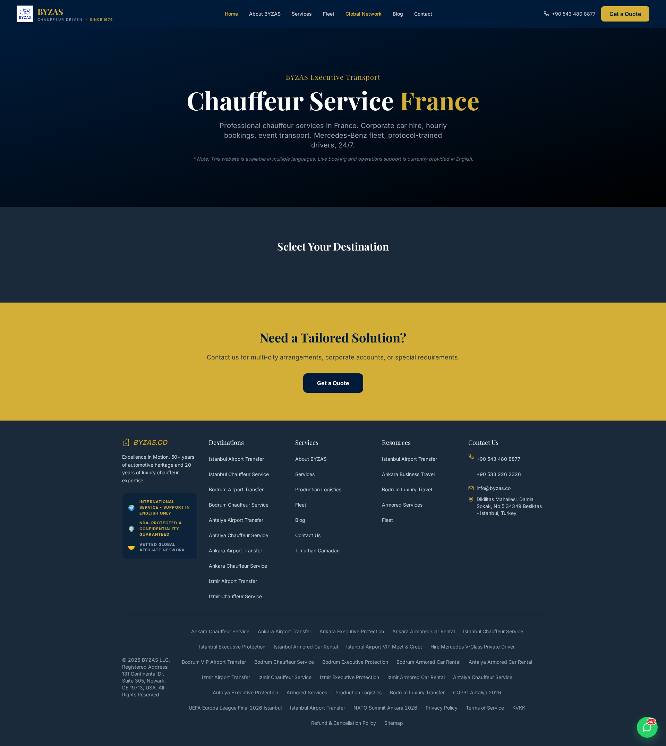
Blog (398, 14)
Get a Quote (625, 13)
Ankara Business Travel (408, 474)
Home (231, 14)
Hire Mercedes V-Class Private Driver (472, 647)
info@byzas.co (494, 488)
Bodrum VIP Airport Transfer (214, 662)
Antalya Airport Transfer (236, 520)
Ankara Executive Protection (351, 631)
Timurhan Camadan (317, 550)
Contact (423, 14)
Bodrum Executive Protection (355, 662)
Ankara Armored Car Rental (423, 631)
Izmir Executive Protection (349, 677)
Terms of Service (485, 708)
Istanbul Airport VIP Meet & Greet (384, 647)
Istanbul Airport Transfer (236, 459)
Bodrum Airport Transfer (236, 489)
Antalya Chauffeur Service (238, 535)
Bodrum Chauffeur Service (238, 505)
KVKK (518, 708)
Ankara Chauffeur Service (238, 566)
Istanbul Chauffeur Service (239, 474)
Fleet (328, 14)
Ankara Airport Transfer (235, 550)
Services (302, 14)
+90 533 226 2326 (499, 474)
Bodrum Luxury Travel (407, 489)
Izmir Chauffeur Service (235, 596)
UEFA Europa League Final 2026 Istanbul (235, 708)
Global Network (363, 14)
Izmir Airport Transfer (233, 581)
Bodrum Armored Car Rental (428, 662)
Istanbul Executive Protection (232, 647)
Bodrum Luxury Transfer (417, 692)
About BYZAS (265, 14)
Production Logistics (318, 489)
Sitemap (393, 723)
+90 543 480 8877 (498, 459)
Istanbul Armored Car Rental (306, 647)
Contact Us (308, 535)
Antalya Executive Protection (245, 692)
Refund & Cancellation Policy (343, 723)
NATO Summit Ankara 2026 (385, 708)
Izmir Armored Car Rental (416, 677)
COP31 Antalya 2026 (477, 692)
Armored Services (402, 505)
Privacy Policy (442, 708)
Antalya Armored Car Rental (500, 662)
